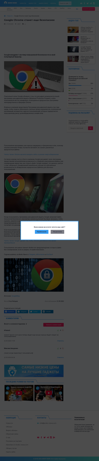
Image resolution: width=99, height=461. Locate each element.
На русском (57, 232)
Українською (41, 232)
